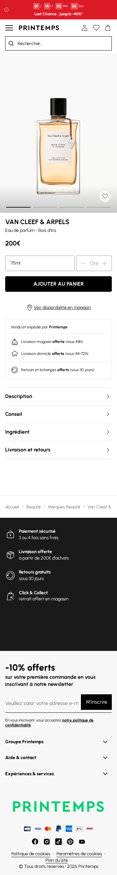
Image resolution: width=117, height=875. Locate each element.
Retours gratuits (35, 572)
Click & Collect (33, 593)
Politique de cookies (30, 854)
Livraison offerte (35, 551)
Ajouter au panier (58, 284)
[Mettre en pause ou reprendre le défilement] (6, 9)
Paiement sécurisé (37, 531)
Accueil (12, 507)
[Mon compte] (84, 28)
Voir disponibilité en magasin (62, 307)
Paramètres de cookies (79, 854)
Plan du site (57, 860)
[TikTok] (58, 842)
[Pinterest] (70, 842)
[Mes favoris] (96, 28)
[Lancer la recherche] (11, 43)
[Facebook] (35, 842)
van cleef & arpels (37, 222)
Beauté (34, 507)
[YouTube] (82, 842)
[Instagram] (47, 842)
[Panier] (108, 28)
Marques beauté (64, 507)
